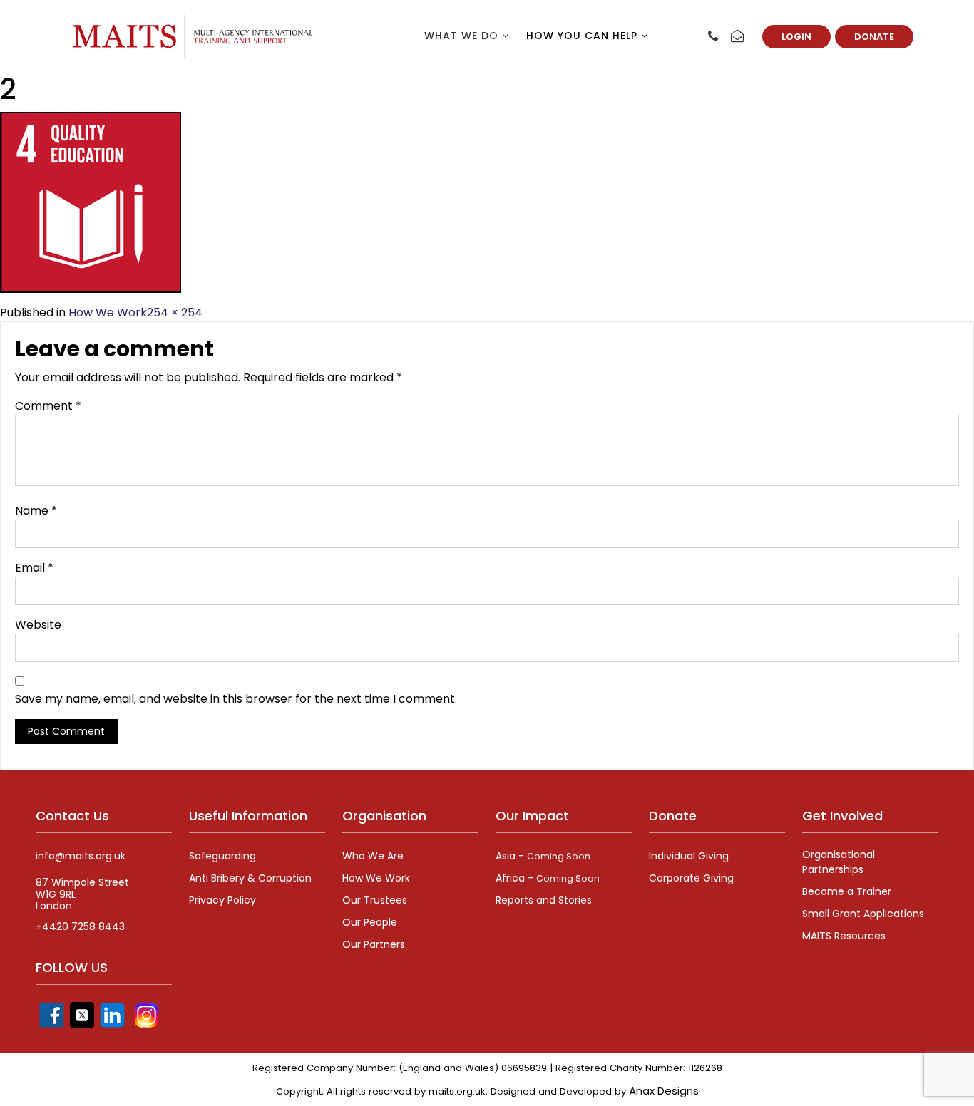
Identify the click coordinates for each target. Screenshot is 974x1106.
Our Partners (373, 944)
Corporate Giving (691, 878)
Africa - (548, 878)
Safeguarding (222, 856)
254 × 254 (175, 312)
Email (34, 567)
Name (36, 510)
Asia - (543, 856)
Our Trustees (374, 900)
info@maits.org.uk (80, 856)
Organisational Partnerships (838, 862)
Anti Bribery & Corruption (250, 878)
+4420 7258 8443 (80, 927)
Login (796, 36)
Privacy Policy (222, 900)
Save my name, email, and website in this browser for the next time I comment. (236, 699)
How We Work (107, 312)
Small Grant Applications (863, 913)
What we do (463, 36)
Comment (48, 406)
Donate (874, 36)
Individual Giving (689, 856)
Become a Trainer (846, 891)
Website (38, 624)
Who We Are (373, 856)
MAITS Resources (844, 936)
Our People (369, 922)
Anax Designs (664, 1090)
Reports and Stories (544, 900)
